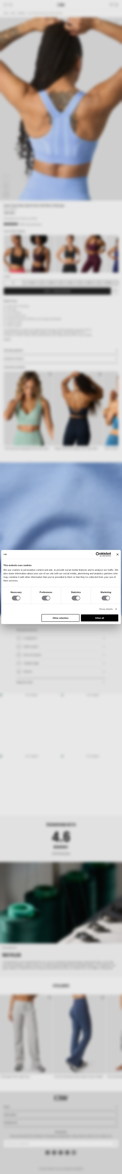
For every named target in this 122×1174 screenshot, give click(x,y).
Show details (106, 609)
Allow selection (60, 618)
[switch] (46, 598)
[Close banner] (117, 554)
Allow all (99, 618)
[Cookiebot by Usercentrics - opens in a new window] (98, 554)
